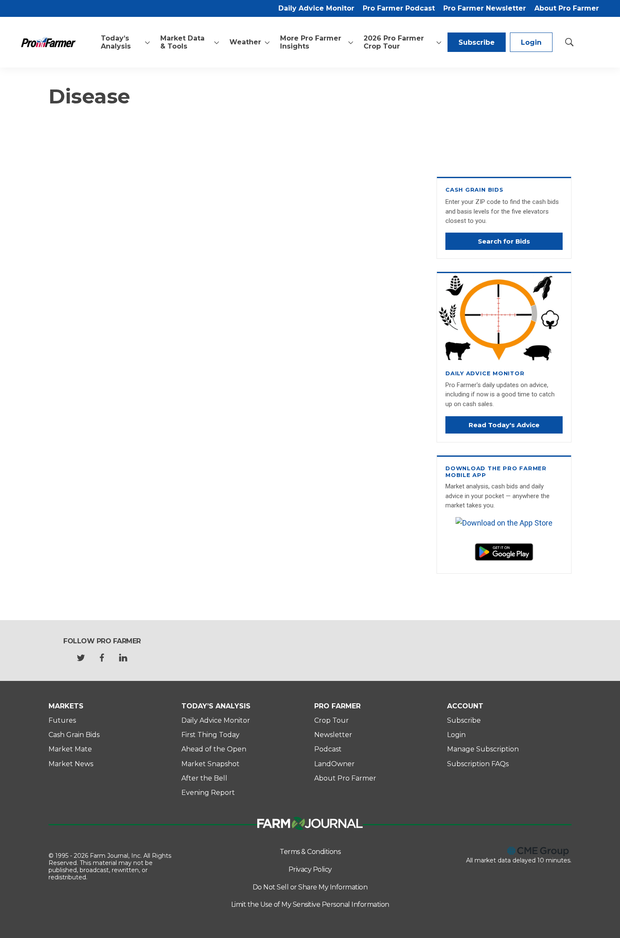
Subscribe (476, 42)
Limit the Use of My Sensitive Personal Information (310, 904)
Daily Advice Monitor (316, 8)
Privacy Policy (310, 869)
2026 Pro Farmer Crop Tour (394, 42)
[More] (147, 42)
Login (531, 42)
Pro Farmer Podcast (399, 8)
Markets (66, 706)
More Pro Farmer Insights (310, 42)
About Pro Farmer (566, 8)
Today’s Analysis (116, 42)
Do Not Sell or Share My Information (310, 887)
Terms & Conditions (310, 852)
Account (465, 706)
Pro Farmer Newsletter (484, 8)
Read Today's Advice (504, 425)
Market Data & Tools (182, 42)
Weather (245, 42)
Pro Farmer (337, 706)
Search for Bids (504, 241)
